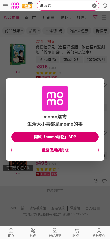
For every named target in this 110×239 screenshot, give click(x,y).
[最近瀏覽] (104, 5)
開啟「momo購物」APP (55, 137)
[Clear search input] (94, 5)
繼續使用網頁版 (55, 150)
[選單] (5, 5)
